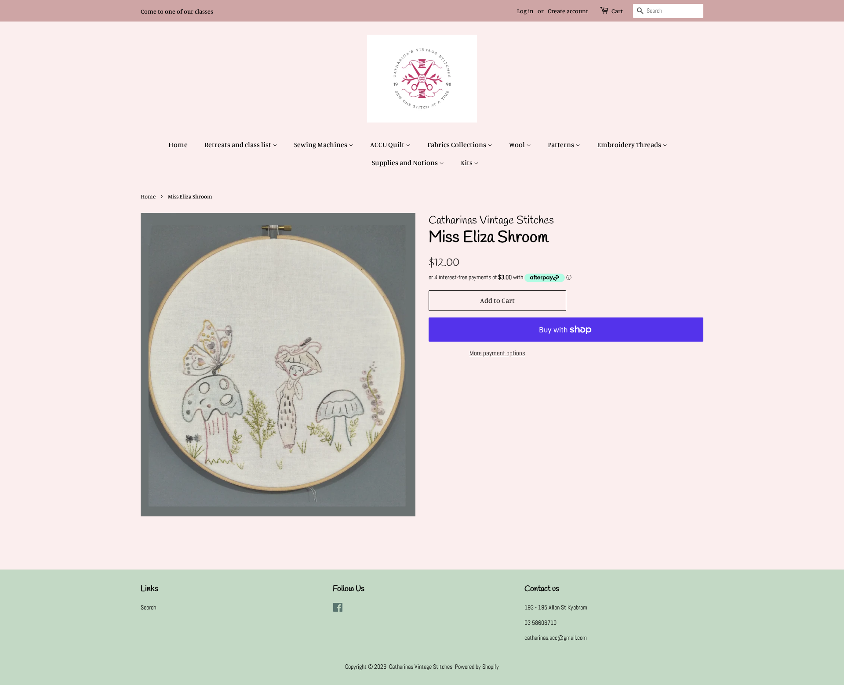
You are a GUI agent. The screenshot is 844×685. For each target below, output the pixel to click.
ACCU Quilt (388, 144)
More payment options (497, 353)
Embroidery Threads (629, 144)
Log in (525, 10)
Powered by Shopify (477, 667)
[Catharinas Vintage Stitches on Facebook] (338, 609)
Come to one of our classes (177, 11)
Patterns (561, 144)
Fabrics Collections (457, 144)
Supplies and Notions (405, 162)
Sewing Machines (321, 144)
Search (148, 607)
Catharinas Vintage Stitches (420, 667)
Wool (517, 144)
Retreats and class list (238, 144)
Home (178, 144)
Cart (617, 10)
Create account (568, 10)
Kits (467, 162)
